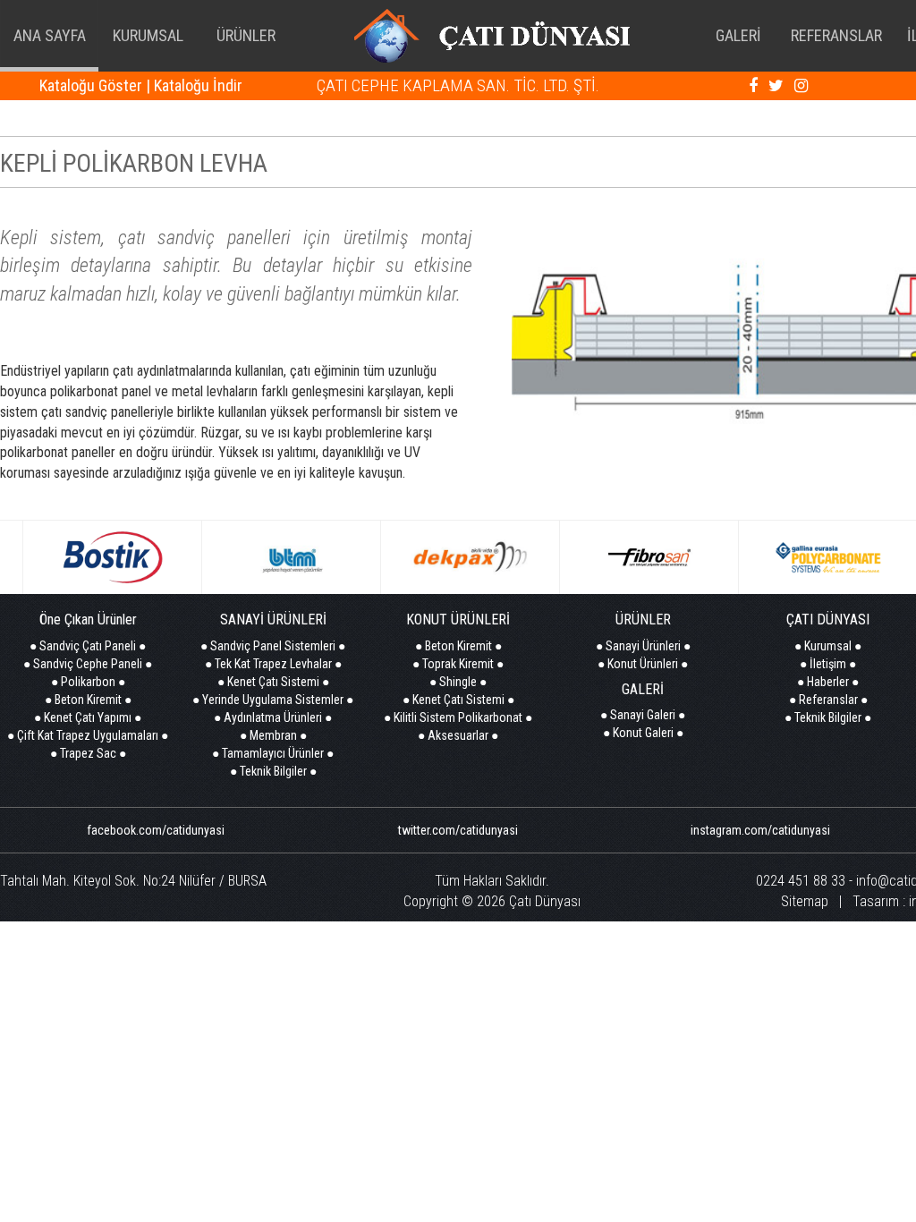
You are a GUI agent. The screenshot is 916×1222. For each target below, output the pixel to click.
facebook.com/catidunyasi (156, 830)
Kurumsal (828, 646)
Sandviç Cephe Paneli (87, 664)
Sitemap (804, 901)
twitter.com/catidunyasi (458, 830)
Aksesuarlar (458, 735)
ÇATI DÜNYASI (827, 619)
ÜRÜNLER (246, 35)
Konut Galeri (643, 733)
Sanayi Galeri (642, 715)
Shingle (458, 682)
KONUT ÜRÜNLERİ (458, 619)
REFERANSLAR (836, 35)
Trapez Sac (88, 753)
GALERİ (738, 35)
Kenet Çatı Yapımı (87, 717)
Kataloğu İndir (198, 85)
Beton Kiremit (88, 699)
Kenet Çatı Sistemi (273, 682)
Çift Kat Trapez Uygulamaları (87, 735)
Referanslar (828, 699)
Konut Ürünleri (642, 664)
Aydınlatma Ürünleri (273, 717)
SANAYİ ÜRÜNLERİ (273, 619)
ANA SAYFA (49, 35)
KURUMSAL (148, 35)
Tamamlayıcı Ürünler (273, 753)
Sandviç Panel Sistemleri (272, 646)
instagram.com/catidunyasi (760, 830)
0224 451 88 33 (800, 880)
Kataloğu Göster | (94, 85)
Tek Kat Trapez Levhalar (273, 664)
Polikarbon (88, 682)
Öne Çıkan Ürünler (88, 619)
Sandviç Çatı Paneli (87, 646)
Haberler (828, 682)
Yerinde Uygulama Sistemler (273, 699)
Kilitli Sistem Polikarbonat (458, 717)
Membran (273, 735)
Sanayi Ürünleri (643, 646)
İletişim (828, 664)
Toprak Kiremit (458, 664)
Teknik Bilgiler (273, 771)
